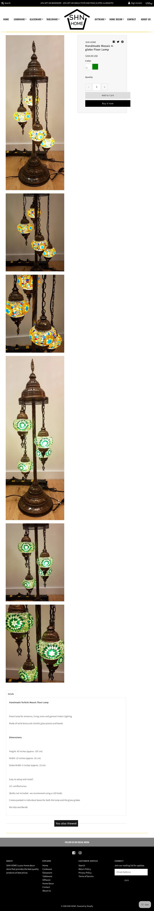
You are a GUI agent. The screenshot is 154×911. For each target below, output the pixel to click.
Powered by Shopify (85, 906)
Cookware (19, 19)
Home (6, 19)
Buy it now (108, 103)
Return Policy (85, 869)
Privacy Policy (85, 872)
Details (11, 694)
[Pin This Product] (122, 41)
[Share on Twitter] (118, 41)
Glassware (36, 19)
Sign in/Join (136, 3)
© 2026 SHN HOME (68, 906)
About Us (146, 19)
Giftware (100, 19)
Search (82, 865)
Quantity (89, 77)
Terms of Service (86, 876)
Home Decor (115, 19)
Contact (131, 19)
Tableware (52, 19)
